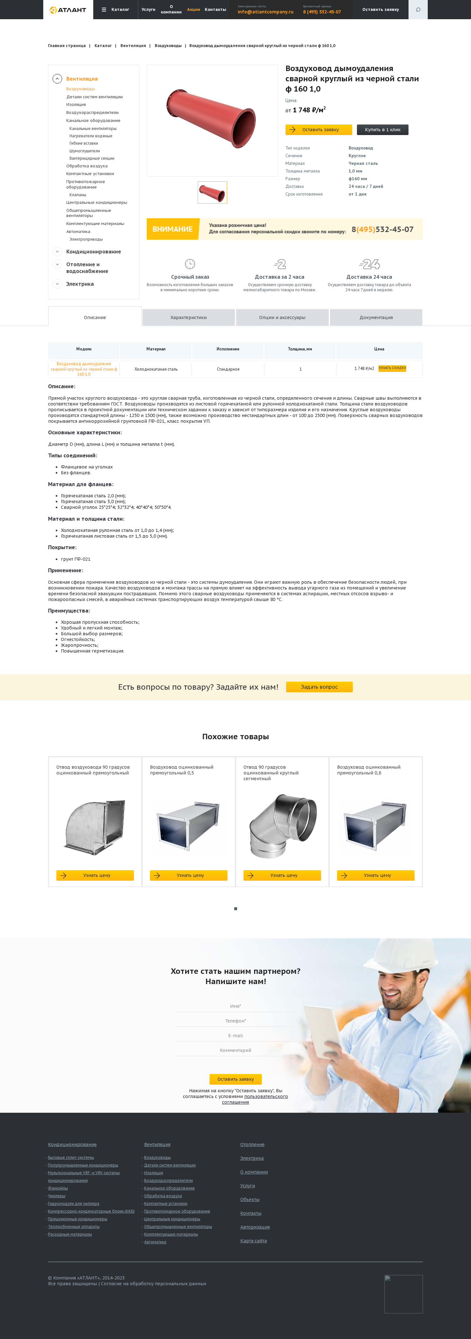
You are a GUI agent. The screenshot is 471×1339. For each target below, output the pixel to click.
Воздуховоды (168, 45)
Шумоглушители (85, 150)
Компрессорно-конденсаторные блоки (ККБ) (91, 1211)
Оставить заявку (380, 9)
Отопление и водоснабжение (87, 267)
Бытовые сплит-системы (71, 1157)
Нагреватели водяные (91, 135)
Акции (193, 9)
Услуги (148, 9)
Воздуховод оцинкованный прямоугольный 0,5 (181, 770)
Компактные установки (90, 173)
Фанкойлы (58, 1188)
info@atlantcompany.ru (265, 12)
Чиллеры (56, 1195)
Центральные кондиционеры (96, 202)
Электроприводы (86, 239)
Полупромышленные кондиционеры (83, 1165)
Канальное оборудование (93, 120)
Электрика (80, 284)
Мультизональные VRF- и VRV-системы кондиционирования (84, 1176)
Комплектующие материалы (95, 223)
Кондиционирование (93, 251)
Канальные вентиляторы (93, 128)
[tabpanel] (95, 827)
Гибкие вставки (84, 143)
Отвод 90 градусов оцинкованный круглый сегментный (271, 773)
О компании (171, 9)
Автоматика (78, 231)
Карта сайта (253, 1241)
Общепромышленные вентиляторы (88, 213)
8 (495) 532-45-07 (322, 12)
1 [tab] (235, 908)
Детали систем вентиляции (94, 97)
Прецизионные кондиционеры (77, 1218)
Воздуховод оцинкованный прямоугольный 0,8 (369, 770)
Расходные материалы (70, 1234)
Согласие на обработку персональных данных (153, 1284)
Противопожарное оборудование (85, 184)
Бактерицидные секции (92, 158)
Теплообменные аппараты (74, 1226)
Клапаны (78, 194)
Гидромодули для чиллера (73, 1203)
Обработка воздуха (87, 166)
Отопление (252, 1144)
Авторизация (255, 1227)
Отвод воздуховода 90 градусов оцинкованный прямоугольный (93, 770)
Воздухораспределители (92, 112)
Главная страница (67, 45)
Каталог (103, 45)
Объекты (250, 1199)
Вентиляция (133, 45)
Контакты (215, 9)
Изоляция (76, 104)
